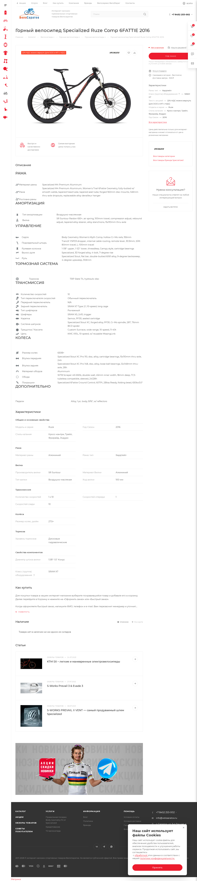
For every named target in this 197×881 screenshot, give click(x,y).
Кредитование (53, 827)
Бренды (87, 825)
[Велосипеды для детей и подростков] (6, 29)
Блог (85, 817)
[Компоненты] (6, 102)
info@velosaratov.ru (166, 818)
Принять (157, 867)
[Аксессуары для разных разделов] (6, 118)
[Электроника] (6, 45)
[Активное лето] (6, 69)
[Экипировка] (6, 53)
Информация (91, 811)
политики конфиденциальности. (157, 858)
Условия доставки (132, 821)
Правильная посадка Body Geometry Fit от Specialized (56, 820)
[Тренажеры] (6, 61)
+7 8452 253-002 (181, 14)
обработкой (141, 855)
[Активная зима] (6, 86)
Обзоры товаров (26, 823)
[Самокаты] (6, 77)
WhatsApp (111, 847)
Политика (88, 821)
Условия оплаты (131, 817)
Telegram (104, 847)
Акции (19, 817)
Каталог (20, 811)
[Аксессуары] (6, 37)
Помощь (129, 811)
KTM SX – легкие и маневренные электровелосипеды (83, 661)
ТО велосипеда (53, 831)
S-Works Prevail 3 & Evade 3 (65, 686)
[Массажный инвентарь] (6, 110)
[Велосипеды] (6, 21)
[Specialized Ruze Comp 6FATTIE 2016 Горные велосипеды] (79, 95)
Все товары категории (164, 156)
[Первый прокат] (6, 94)
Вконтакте (97, 847)
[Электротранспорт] (6, 13)
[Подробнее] (135, 659)
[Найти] (144, 14)
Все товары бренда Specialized (168, 160)
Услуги (50, 811)
